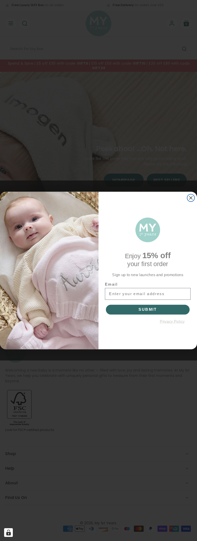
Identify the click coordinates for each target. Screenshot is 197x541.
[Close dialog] (191, 198)
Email (111, 284)
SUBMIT (148, 309)
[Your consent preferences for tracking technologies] (8, 532)
